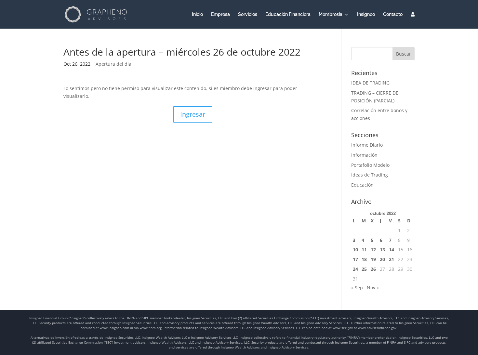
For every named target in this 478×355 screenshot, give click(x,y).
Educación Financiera (288, 14)
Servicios (247, 14)
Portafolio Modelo (370, 165)
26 (373, 269)
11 (364, 249)
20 (382, 259)
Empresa (220, 14)
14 (391, 249)
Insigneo (366, 14)
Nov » (373, 287)
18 (364, 259)
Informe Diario (367, 145)
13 (382, 249)
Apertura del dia (113, 64)
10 (355, 249)
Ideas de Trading (369, 175)
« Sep (357, 287)
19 (373, 259)
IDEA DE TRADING (370, 83)
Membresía (330, 14)
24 (355, 269)
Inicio (197, 14)
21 (391, 259)
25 (364, 269)
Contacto (393, 14)
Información (364, 155)
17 (355, 259)
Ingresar (192, 114)
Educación (362, 185)
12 (373, 249)
